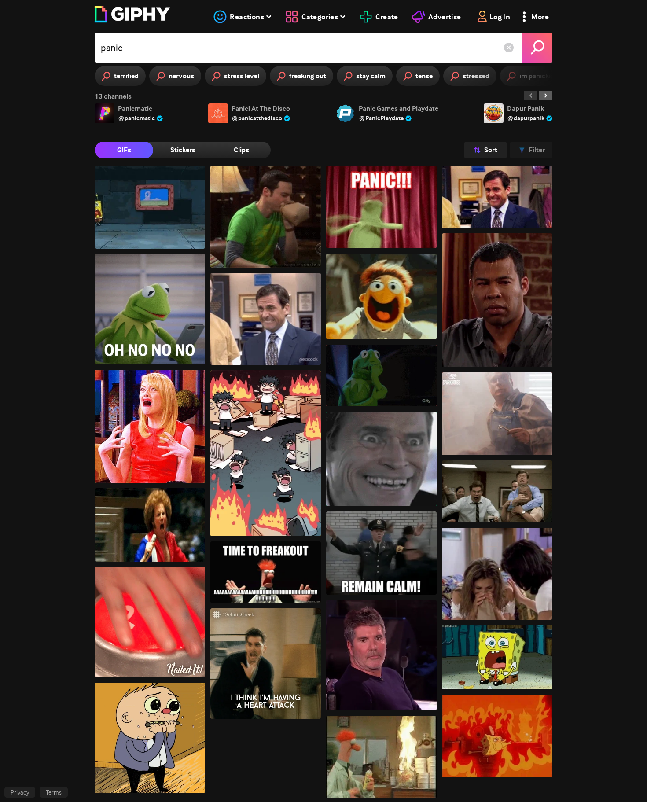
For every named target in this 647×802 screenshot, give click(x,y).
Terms (54, 792)
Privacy (20, 792)
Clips (241, 150)
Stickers (182, 150)
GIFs (124, 150)
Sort (490, 150)
